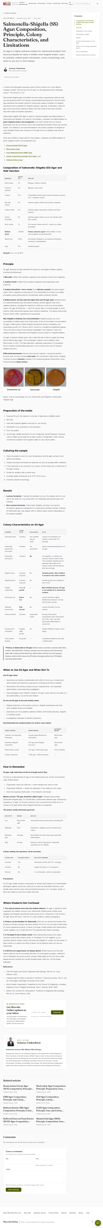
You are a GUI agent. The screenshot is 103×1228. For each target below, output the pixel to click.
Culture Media (8, 18)
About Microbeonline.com (12, 1213)
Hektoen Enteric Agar (14, 160)
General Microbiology (23, 3)
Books (81, 1213)
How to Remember (82, 51)
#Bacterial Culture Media (12, 77)
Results (78, 38)
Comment (8, 1169)
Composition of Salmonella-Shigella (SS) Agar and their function (85, 22)
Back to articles (10, 13)
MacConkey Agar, (13, 149)
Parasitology (57, 3)
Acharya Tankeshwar (17, 68)
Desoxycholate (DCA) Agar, (16, 146)
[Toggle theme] (97, 3)
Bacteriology (33, 3)
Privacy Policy (53, 1213)
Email (37, 1158)
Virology (49, 3)
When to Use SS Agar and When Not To (86, 47)
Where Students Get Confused (86, 55)
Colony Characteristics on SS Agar (85, 42)
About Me (27, 1213)
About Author (23, 1040)
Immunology (41, 3)
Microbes (73, 1213)
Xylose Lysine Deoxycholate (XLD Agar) (21, 156)
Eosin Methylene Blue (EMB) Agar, (19, 153)
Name (7, 1158)
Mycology (65, 3)
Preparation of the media (84, 31)
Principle (79, 27)
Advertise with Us (40, 1213)
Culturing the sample (82, 34)
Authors (64, 1213)
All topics (71, 3)
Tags (88, 1213)
